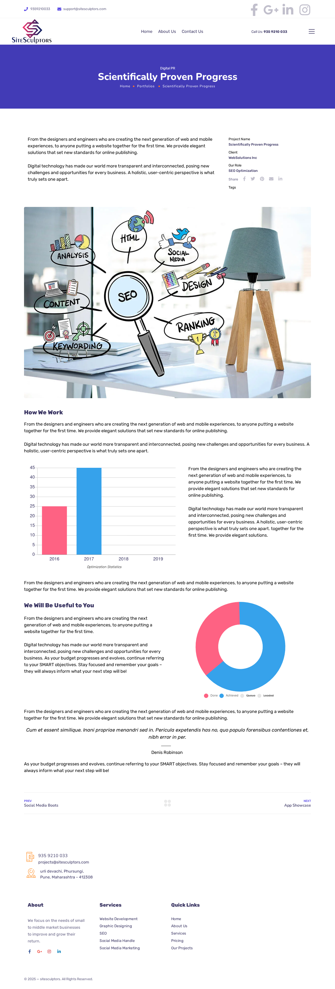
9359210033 (40, 9)
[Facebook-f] (254, 10)
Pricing (177, 940)
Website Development (119, 919)
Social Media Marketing (120, 948)
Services (178, 933)
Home (147, 31)
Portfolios (146, 86)
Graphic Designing (116, 926)
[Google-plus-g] (271, 10)
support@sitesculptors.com (84, 9)
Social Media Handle (117, 940)
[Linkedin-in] (288, 10)
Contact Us (192, 31)
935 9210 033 (275, 32)
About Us (167, 31)
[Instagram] (305, 10)
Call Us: (257, 32)
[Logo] (32, 31)
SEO (103, 933)
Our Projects (182, 948)
